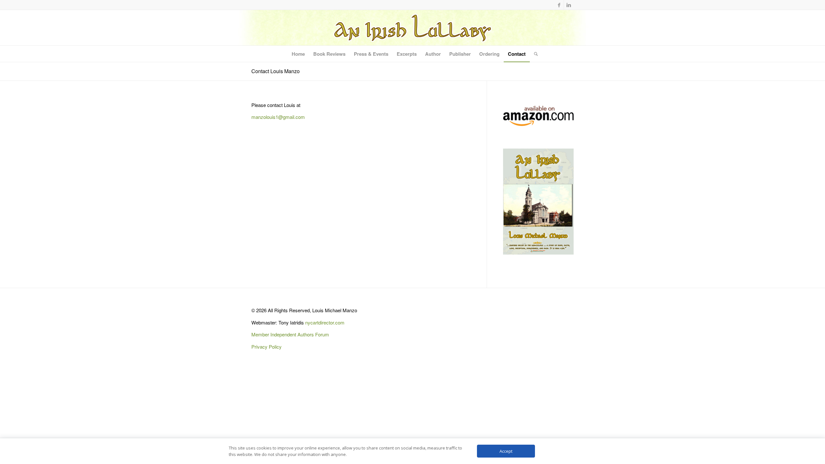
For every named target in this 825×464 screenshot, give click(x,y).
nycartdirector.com (325, 322)
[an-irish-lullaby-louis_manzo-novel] (412, 27)
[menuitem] (298, 54)
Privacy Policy (266, 346)
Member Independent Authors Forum (290, 334)
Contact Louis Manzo (275, 71)
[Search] (534, 54)
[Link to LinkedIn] (569, 5)
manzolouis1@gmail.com (278, 116)
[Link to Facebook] (559, 5)
